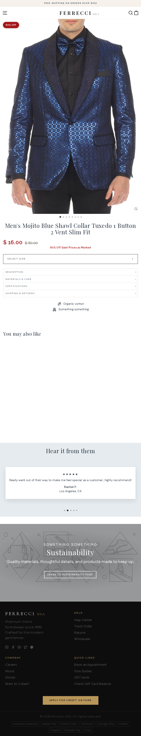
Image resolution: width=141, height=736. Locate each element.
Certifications (17, 286)
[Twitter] (25, 647)
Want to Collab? (17, 684)
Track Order (83, 626)
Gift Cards (81, 677)
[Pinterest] (31, 647)
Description (14, 272)
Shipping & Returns (20, 293)
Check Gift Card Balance (92, 684)
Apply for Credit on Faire (70, 700)
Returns (80, 632)
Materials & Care (19, 279)
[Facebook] (13, 647)
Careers (11, 664)
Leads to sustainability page (70, 574)
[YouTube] (19, 647)
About (9, 671)
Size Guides (83, 671)
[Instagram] (6, 647)
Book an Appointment (90, 664)
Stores (10, 677)
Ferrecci (25, 613)
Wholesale (82, 639)
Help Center (83, 620)
